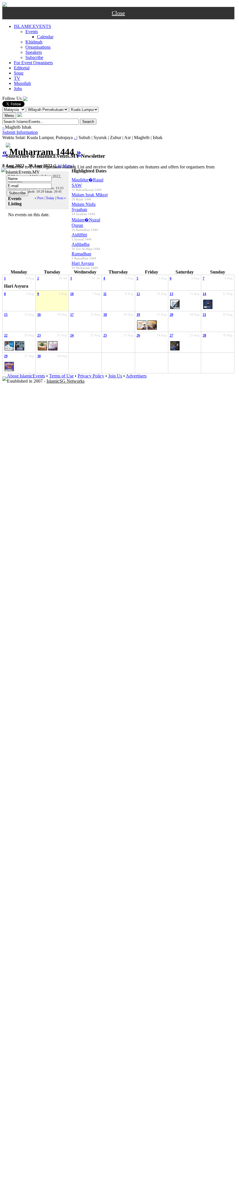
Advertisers (136, 375)
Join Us (115, 375)
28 (204, 335)
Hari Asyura (83, 263)
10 (72, 294)
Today (50, 198)
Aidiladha (80, 244)
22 (6, 335)
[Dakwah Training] (19, 345)
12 (138, 294)
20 (171, 315)
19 (138, 315)
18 (105, 315)
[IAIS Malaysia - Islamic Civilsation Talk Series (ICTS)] (175, 345)
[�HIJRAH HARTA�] (175, 304)
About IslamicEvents (26, 375)
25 (105, 335)
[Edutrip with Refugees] (42, 345)
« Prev (39, 198)
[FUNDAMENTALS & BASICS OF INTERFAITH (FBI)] (9, 345)
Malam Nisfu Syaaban (84, 207)
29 (6, 356)
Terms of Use (61, 375)
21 (204, 315)
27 (171, 335)
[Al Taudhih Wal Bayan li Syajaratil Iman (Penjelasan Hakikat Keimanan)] (207, 304)
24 (72, 335)
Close (118, 13)
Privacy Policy (91, 375)
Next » (61, 198)
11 (105, 294)
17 (72, 315)
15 (6, 315)
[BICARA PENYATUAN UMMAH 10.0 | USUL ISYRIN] (141, 325)
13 (171, 294)
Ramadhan (81, 253)
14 (204, 294)
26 (138, 335)
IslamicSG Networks (65, 381)
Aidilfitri (79, 234)
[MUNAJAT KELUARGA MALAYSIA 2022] (52, 345)
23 (39, 335)
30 (39, 356)
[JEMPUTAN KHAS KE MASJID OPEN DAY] (9, 366)
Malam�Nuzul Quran (86, 222)
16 (39, 315)
